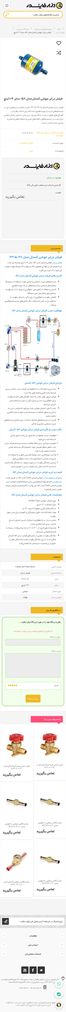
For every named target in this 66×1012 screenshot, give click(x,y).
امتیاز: (56, 685)
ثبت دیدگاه (33, 698)
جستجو (7, 14)
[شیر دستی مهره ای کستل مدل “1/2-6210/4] (17, 745)
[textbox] (33, 14)
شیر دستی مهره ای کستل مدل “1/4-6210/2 (50, 766)
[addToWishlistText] (59, 43)
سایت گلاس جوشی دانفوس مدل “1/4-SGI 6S (50, 824)
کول (31, 150)
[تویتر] (41, 970)
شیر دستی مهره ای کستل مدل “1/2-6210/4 (17, 767)
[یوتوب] (25, 970)
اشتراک (5, 921)
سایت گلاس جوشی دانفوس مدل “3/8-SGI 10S (17, 825)
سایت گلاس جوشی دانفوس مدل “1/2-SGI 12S (50, 882)
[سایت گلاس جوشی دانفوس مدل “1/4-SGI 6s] (49, 802)
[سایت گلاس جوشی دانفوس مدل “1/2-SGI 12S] (49, 860)
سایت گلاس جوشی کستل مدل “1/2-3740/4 (17, 883)
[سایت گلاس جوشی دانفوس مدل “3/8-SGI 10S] (17, 803)
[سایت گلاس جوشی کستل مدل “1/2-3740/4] (17, 861)
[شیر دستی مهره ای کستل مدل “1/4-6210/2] (49, 744)
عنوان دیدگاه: (55, 637)
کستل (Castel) (26, 143)
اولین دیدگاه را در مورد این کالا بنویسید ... (50, 133)
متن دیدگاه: (56, 651)
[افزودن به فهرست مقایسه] (59, 53)
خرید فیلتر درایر (50, 477)
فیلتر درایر (57, 262)
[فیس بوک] (33, 970)
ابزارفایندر (57, 481)
